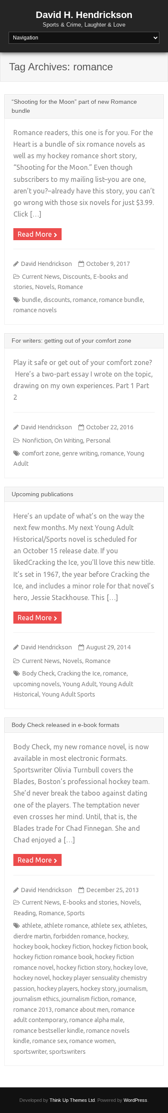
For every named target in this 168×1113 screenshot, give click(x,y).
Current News (41, 276)
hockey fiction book (120, 946)
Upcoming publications (42, 494)
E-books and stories (90, 902)
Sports (76, 913)
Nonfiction (37, 440)
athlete (31, 925)
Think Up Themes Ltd (72, 1100)
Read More (35, 234)
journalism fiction (85, 998)
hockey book (31, 946)
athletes (135, 925)
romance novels (35, 310)
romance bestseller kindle (48, 1030)
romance (84, 299)
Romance (70, 287)
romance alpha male (96, 1019)
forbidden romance (79, 936)
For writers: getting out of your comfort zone (71, 340)
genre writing (80, 453)
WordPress (135, 1100)
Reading (24, 913)
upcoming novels (36, 684)
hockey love (129, 967)
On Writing (68, 440)
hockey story (98, 988)
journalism (132, 988)
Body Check (38, 673)
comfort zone (40, 453)
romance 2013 (32, 1009)
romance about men (82, 1009)
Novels (45, 287)
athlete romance (66, 925)
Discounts (76, 276)
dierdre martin (32, 936)
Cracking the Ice (78, 673)
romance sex (49, 1041)
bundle (31, 299)
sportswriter (30, 1051)
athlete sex (106, 925)
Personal (98, 440)
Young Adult (79, 684)
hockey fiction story (83, 967)
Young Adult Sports (68, 694)
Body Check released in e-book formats (65, 724)
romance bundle (121, 299)
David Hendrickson (46, 263)
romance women (92, 1041)
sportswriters (67, 1051)
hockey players (57, 988)
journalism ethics (36, 998)
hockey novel (31, 977)
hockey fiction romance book (53, 956)
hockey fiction (70, 946)
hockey (118, 936)
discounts (57, 299)
